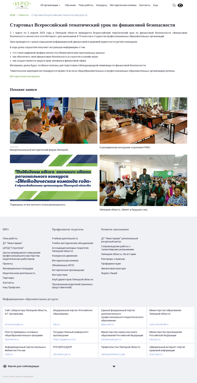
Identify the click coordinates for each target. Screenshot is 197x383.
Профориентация (111, 263)
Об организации (49, 5)
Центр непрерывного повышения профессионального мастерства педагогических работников (21, 255)
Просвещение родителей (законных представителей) (72, 286)
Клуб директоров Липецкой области (72, 279)
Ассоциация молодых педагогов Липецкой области (70, 249)
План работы (86, 5)
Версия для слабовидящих (23, 366)
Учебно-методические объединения (72, 243)
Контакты (144, 5)
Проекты (8, 263)
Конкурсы (101, 5)
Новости (23, 15)
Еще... (156, 5)
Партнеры (8, 277)
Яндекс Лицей (109, 273)
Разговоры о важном (113, 259)
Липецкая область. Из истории (118, 254)
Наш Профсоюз (11, 287)
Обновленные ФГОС (63, 265)
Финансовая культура (113, 268)
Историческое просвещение (68, 270)
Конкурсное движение (64, 255)
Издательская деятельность (19, 273)
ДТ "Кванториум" (12, 243)
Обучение (70, 5)
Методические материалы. (25, 76)
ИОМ (12, 15)
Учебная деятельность (65, 238)
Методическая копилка (123, 5)
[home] (22, 5)
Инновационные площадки (18, 268)
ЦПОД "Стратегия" (13, 248)
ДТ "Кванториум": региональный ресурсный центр (119, 240)
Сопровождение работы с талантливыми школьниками (117, 248)
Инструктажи (59, 274)
